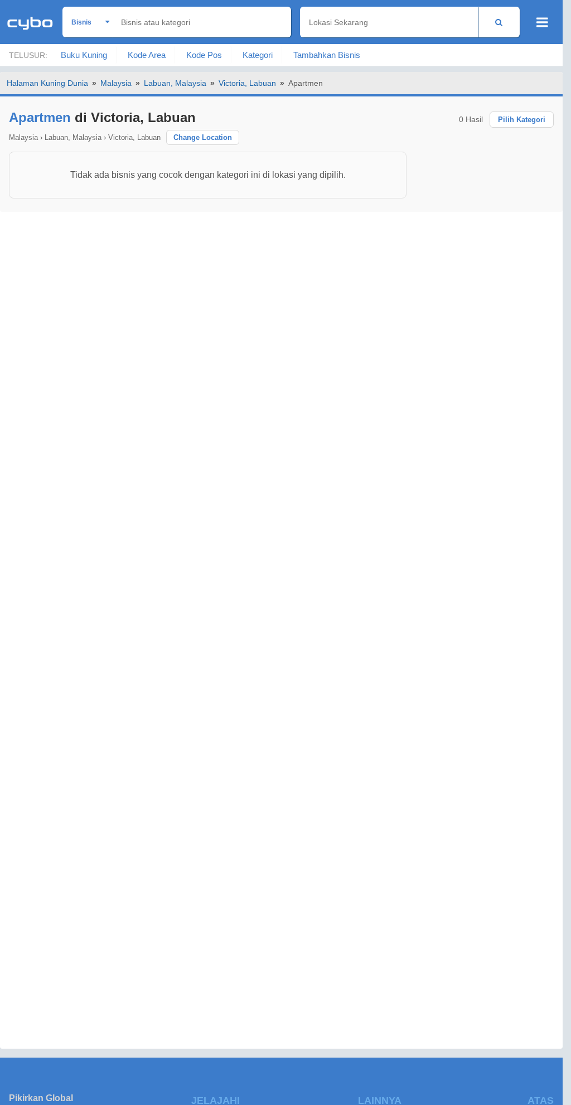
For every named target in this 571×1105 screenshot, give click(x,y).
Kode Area (147, 55)
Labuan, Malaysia (175, 83)
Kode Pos (204, 55)
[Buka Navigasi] (542, 22)
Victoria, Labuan (247, 83)
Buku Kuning (84, 55)
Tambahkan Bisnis (326, 55)
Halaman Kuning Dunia (47, 83)
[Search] (499, 22)
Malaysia (116, 83)
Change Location (202, 137)
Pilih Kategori (521, 119)
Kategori (258, 55)
